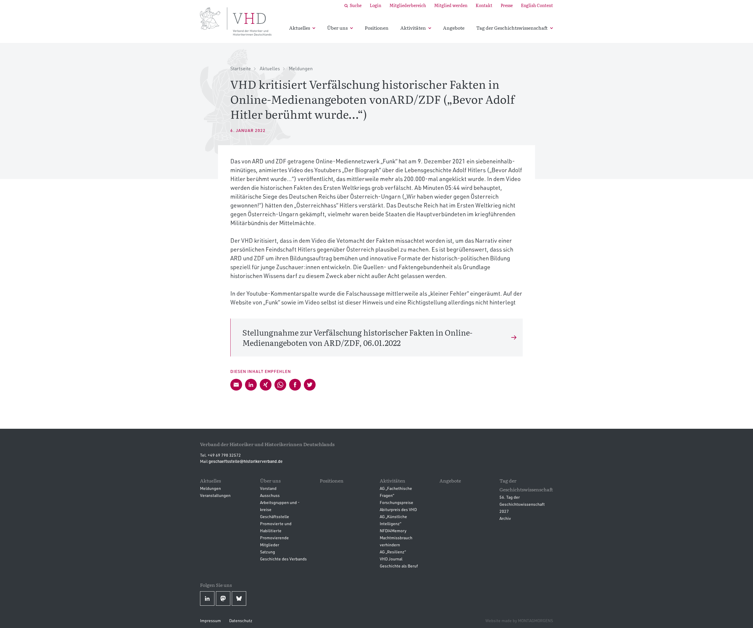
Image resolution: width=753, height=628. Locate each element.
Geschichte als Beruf (399, 565)
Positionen (377, 27)
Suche (355, 5)
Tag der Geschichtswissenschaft (512, 27)
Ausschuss (270, 495)
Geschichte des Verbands (283, 558)
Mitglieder (269, 544)
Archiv (505, 518)
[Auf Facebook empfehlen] (295, 385)
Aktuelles (299, 27)
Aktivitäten (413, 27)
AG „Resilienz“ (393, 551)
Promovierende (274, 537)
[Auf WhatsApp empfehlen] (280, 385)
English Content (537, 5)
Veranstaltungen (215, 495)
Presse (507, 5)
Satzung (267, 551)
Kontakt (484, 5)
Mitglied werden (450, 5)
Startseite (240, 68)
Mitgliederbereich (407, 5)
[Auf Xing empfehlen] (265, 385)
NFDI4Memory (393, 530)
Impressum (210, 620)
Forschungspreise (396, 502)
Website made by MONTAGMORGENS (519, 620)
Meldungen (301, 68)
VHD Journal (391, 558)
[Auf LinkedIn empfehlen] (251, 385)
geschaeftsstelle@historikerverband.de (246, 461)
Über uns (337, 27)
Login (375, 5)
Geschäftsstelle (274, 516)
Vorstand (268, 488)
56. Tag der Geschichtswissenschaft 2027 (522, 504)
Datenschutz (240, 620)
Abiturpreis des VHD (398, 509)
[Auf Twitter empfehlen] (310, 385)
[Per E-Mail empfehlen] (236, 385)
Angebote (453, 27)
